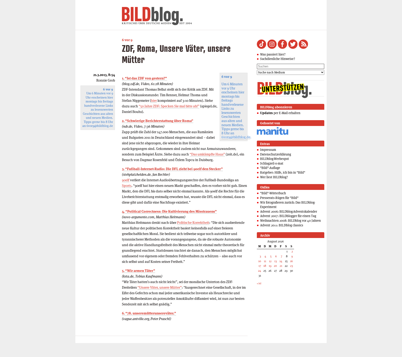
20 (275, 266)
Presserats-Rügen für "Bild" (279, 198)
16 (291, 261)
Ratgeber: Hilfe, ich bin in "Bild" (282, 172)
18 (264, 266)
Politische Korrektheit (193, 222)
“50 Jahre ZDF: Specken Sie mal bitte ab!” (169, 106)
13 (275, 261)
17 (259, 266)
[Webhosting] (272, 134)
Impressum (268, 150)
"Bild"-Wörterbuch (273, 193)
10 (259, 261)
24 (259, 271)
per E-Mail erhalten (280, 113)
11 (265, 261)
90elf (125, 180)
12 (270, 261)
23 (291, 266)
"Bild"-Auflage (270, 168)
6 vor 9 (127, 40)
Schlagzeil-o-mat (271, 163)
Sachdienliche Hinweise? (277, 59)
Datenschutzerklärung (275, 154)
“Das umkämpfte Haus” (207, 154)
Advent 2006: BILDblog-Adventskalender (288, 211)
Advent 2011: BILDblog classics (281, 225)
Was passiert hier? (272, 54)
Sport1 (126, 185)
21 (281, 266)
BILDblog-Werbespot (274, 159)
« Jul (259, 283)
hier (154, 100)
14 (280, 261)
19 (270, 266)
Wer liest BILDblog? (274, 177)
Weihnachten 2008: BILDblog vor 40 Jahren (290, 220)
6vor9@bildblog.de (235, 137)
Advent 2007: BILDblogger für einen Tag (288, 216)
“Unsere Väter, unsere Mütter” (159, 287)
